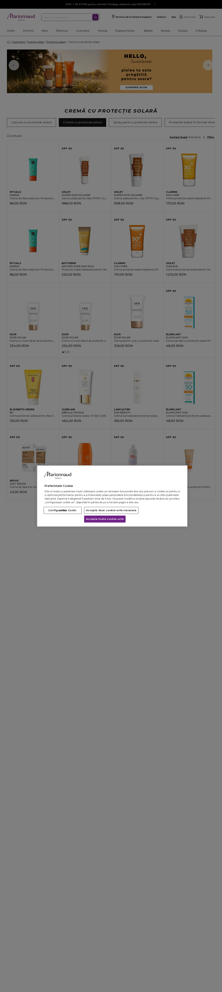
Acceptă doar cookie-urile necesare (111, 510)
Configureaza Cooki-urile (62, 510)
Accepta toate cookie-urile (105, 519)
